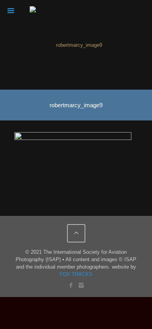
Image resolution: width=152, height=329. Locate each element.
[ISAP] (76, 45)
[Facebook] (71, 285)
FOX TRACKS (76, 274)
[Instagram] (81, 285)
